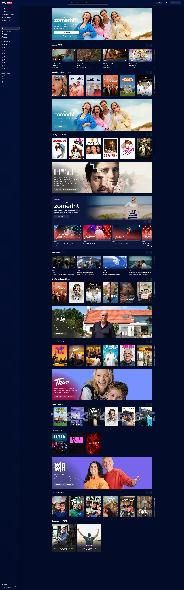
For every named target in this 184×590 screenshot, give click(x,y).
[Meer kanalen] (18, 25)
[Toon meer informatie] (74, 50)
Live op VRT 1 (57, 45)
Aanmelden (176, 2)
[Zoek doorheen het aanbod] (18, 42)
